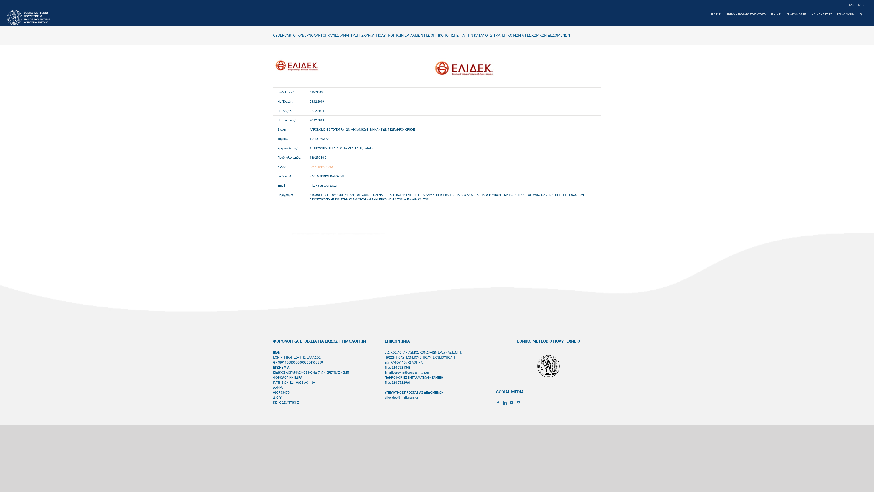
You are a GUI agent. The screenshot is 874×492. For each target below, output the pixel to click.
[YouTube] (511, 403)
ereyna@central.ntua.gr (411, 372)
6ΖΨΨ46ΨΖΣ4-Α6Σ (321, 167)
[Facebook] (498, 403)
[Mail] (518, 403)
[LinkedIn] (505, 403)
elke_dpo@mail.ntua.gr (401, 397)
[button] (861, 14)
